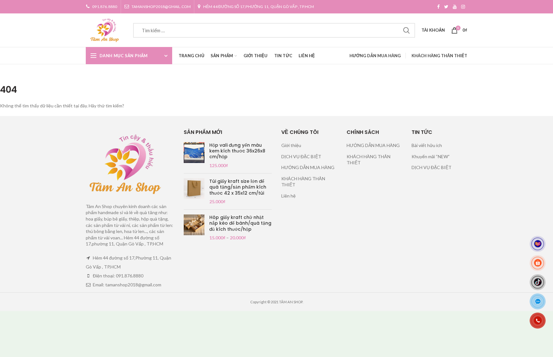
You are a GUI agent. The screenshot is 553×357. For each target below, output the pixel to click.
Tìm (406, 30)
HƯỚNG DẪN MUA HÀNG (375, 55)
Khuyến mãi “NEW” (431, 156)
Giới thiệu (291, 145)
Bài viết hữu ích (427, 145)
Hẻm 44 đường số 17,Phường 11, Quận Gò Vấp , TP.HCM (258, 6)
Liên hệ (288, 195)
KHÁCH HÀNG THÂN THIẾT (439, 55)
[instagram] (463, 7)
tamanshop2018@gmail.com (161, 6)
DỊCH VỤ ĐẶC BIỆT (301, 156)
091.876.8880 (104, 6)
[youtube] (455, 7)
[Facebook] (438, 7)
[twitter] (446, 7)
